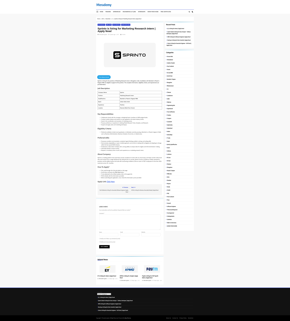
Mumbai (169, 180)
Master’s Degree (171, 170)
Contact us (175, 318)
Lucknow (169, 154)
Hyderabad (169, 128)
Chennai (169, 92)
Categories (99, 292)
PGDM (168, 190)
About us (168, 318)
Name (100, 232)
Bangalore (169, 82)
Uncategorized (170, 213)
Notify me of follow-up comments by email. (110, 238)
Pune (168, 200)
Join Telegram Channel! (104, 77)
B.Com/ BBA (170, 72)
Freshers (108, 11)
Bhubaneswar (170, 86)
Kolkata (169, 151)
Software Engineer (171, 206)
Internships (141, 11)
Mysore (169, 183)
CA (167, 89)
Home (101, 11)
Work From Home (153, 11)
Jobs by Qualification (172, 144)
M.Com (168, 157)
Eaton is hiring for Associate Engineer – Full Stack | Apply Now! (113, 310)
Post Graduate (116, 24)
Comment (101, 213)
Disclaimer (190, 318)
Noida (168, 187)
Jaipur (168, 141)
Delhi (168, 99)
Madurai (169, 164)
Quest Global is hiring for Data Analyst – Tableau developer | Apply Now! (115, 300)
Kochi (168, 147)
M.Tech (168, 161)
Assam (168, 69)
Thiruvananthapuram (172, 209)
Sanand (169, 203)
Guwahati (169, 121)
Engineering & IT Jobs (129, 11)
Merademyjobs (103, 34)
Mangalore (169, 167)
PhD (168, 193)
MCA (168, 177)
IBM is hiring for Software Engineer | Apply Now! (178, 37)
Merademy (103, 5)
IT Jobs (168, 138)
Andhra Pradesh (171, 63)
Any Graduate (101, 24)
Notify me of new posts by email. (107, 242)
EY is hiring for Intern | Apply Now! (107, 276)
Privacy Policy (183, 318)
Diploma (169, 102)
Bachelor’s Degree (171, 79)
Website (143, 232)
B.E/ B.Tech (169, 76)
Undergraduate (170, 216)
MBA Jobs (109, 24)
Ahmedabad (170, 59)
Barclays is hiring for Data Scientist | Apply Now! (179, 40)
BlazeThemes (128, 318)
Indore (168, 131)
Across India (170, 56)
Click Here (111, 181)
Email (121, 232)
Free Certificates (166, 11)
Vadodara (169, 219)
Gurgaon (169, 118)
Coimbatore (170, 95)
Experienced (116, 11)
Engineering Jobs (171, 105)
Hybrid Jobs (169, 125)
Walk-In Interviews (171, 222)
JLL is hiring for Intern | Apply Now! (175, 28)
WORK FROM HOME (126, 24)
